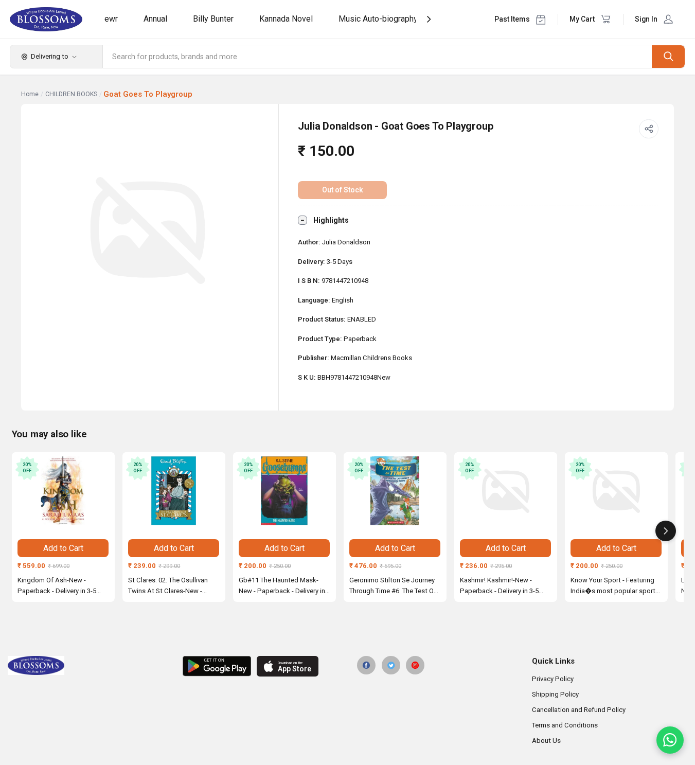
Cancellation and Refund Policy (579, 710)
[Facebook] (366, 665)
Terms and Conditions (565, 725)
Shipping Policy (555, 694)
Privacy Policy (553, 679)
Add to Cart (63, 548)
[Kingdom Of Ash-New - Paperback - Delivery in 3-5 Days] (63, 490)
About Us (546, 740)
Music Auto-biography (378, 19)
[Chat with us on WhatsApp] (670, 740)
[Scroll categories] (429, 19)
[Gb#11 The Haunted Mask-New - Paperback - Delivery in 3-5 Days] (284, 490)
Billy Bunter (213, 19)
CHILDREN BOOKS (71, 94)
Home (30, 94)
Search (668, 56)
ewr (111, 19)
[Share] (648, 129)
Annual (155, 19)
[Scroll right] (665, 531)
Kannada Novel (286, 19)
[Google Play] (217, 666)
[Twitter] (391, 665)
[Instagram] (415, 665)
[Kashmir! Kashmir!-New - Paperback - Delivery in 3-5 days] (505, 490)
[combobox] (377, 56)
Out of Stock (342, 190)
